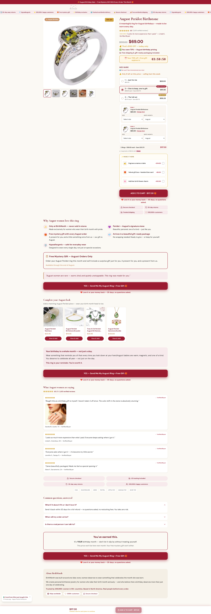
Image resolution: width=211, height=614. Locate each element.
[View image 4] (74, 93)
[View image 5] (82, 93)
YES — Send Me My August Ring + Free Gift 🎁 (105, 286)
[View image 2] (56, 93)
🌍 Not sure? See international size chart (131, 70)
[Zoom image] (79, 52)
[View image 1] (47, 93)
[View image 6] (91, 93)
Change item (141, 112)
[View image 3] (65, 93)
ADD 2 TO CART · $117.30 (129, 610)
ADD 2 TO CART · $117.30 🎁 (143, 193)
